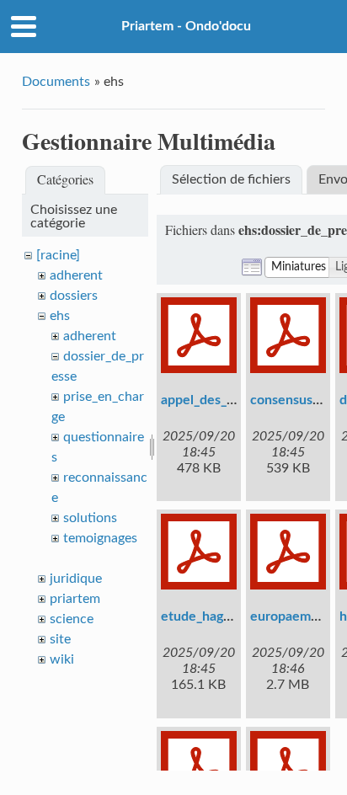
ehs (60, 316)
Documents (56, 81)
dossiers (74, 295)
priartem (75, 599)
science (71, 619)
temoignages (100, 538)
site (60, 639)
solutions (90, 518)
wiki (62, 659)
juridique (76, 578)
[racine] (58, 255)
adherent (76, 275)
